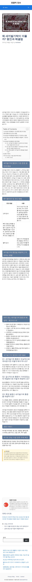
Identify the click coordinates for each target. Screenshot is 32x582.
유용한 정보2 (24, 519)
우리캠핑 (9, 519)
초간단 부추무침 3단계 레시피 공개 (13, 559)
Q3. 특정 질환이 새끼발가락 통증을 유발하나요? (17, 150)
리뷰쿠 (10, 517)
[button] (28, 7)
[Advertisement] (16, 60)
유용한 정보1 (16, 519)
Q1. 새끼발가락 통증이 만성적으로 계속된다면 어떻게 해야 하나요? (17, 144)
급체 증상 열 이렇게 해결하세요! (14, 528)
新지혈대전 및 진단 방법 (10, 133)
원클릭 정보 (16, 2)
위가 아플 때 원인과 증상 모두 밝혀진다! (16, 526)
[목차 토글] (26, 129)
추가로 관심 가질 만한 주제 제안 (12, 155)
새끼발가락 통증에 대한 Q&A (11, 141)
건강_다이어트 (8, 524)
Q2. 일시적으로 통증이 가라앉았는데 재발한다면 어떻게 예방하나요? (17, 147)
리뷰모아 (5, 517)
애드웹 (25, 517)
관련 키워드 (7, 153)
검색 (4, 537)
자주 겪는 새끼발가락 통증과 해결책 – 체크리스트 (16, 138)
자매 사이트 (10, 157)
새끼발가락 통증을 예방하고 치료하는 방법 (15, 135)
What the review (17, 517)
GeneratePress (23, 579)
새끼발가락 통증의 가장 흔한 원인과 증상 (15, 131)
